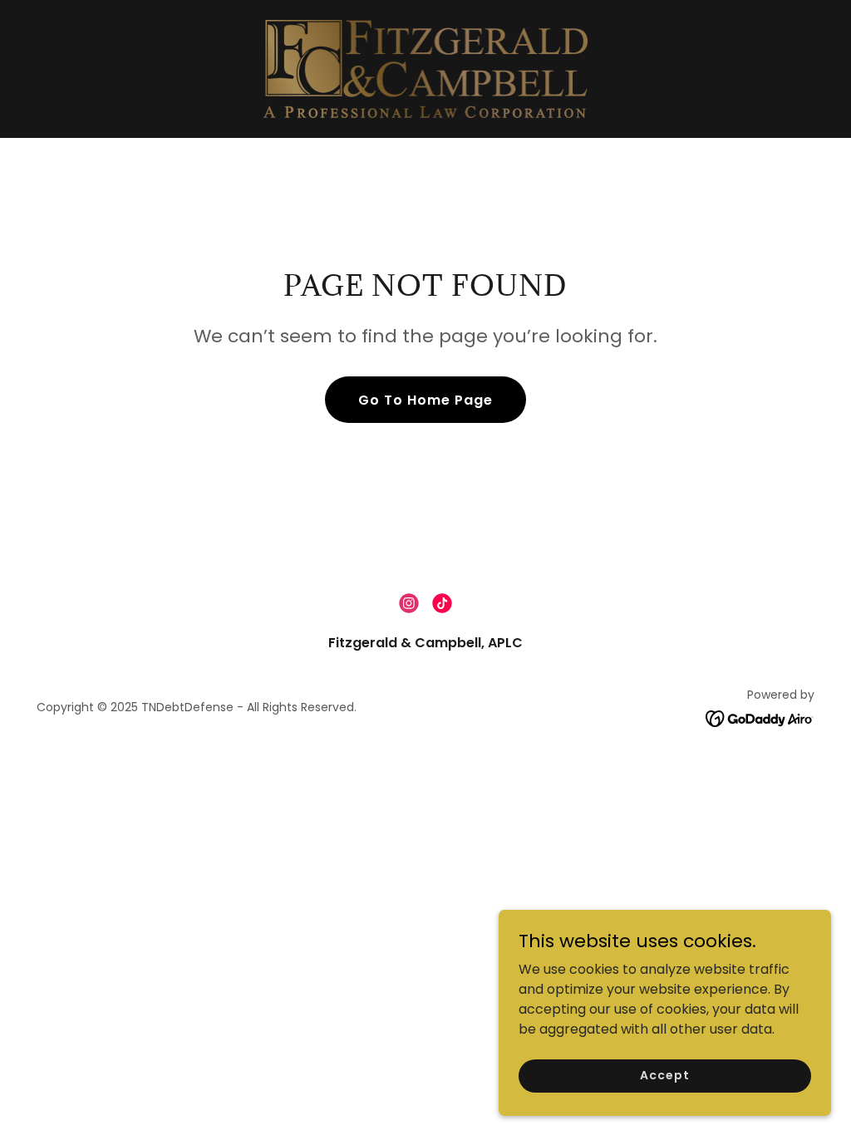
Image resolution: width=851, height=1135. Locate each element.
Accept (664, 1075)
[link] (425, 67)
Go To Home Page (425, 400)
